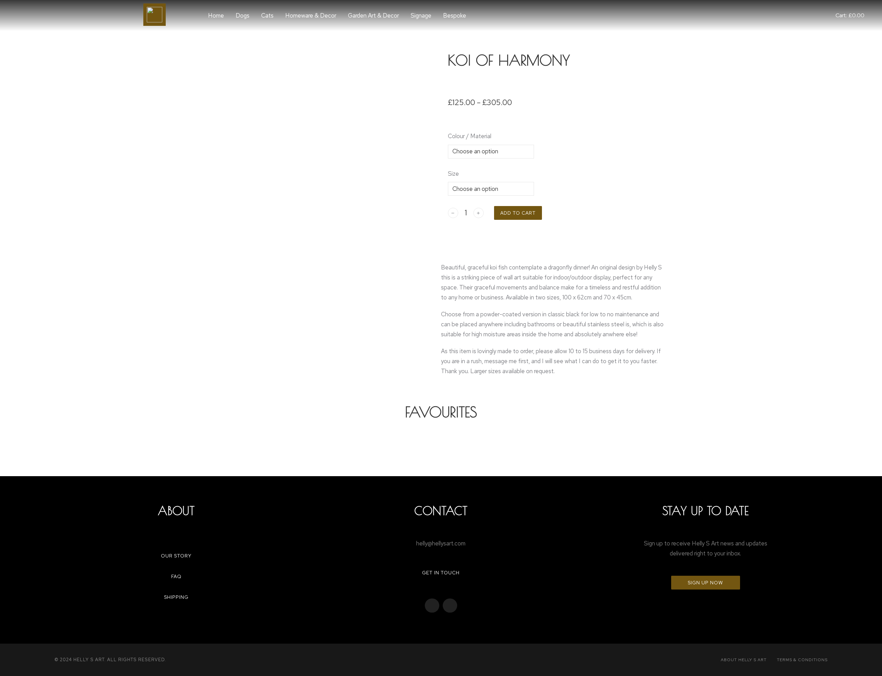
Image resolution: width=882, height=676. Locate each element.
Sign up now (705, 583)
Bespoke (454, 15)
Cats (267, 15)
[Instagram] (450, 605)
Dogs (242, 15)
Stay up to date (706, 511)
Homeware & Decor (310, 15)
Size (453, 173)
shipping (176, 597)
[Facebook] (432, 605)
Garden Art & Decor (373, 15)
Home (216, 15)
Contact (441, 511)
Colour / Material (469, 136)
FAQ (176, 576)
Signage (421, 15)
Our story (176, 556)
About (176, 511)
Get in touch (441, 573)
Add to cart (518, 213)
